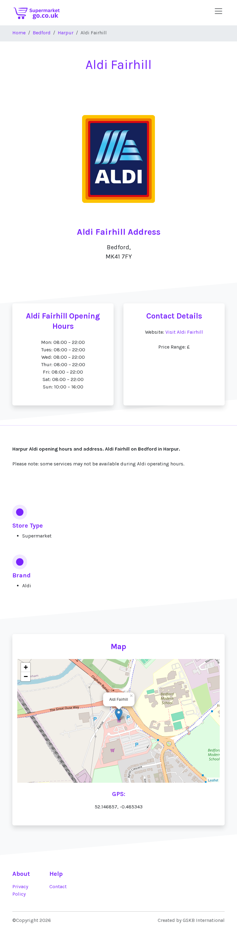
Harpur (65, 33)
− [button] (26, 676)
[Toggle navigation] (218, 11)
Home (19, 33)
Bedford (42, 33)
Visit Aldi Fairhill (184, 332)
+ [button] (26, 667)
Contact (58, 886)
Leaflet (213, 779)
